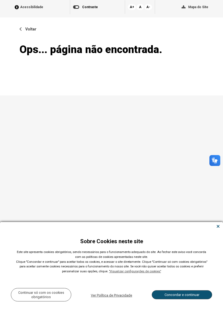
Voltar (29, 29)
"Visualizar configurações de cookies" (135, 271)
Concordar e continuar (182, 295)
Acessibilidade (31, 7)
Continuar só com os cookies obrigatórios (41, 295)
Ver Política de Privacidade (111, 295)
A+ (132, 7)
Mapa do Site (198, 7)
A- (148, 7)
